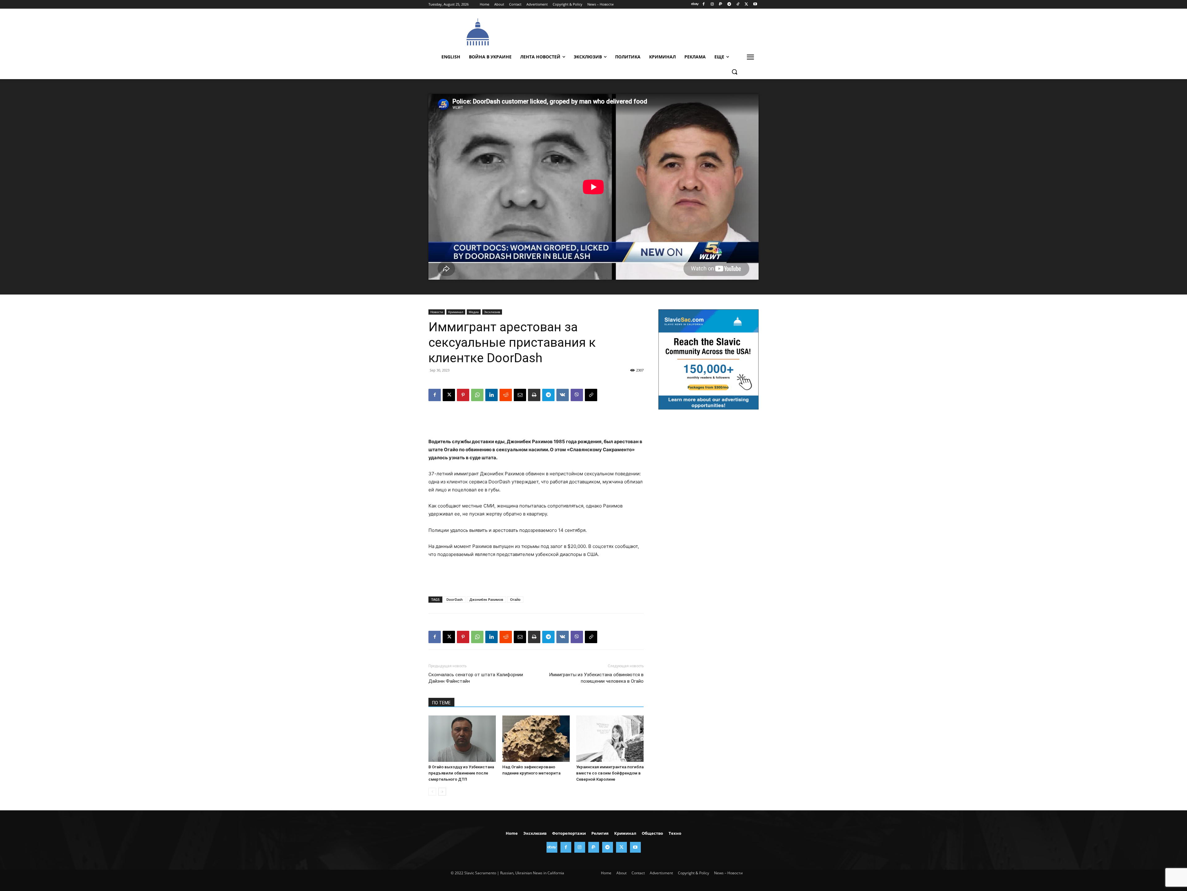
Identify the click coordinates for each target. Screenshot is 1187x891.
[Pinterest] (463, 395)
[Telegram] (729, 4)
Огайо (515, 599)
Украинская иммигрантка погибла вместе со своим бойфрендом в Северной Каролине (610, 773)
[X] (746, 4)
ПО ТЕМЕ (441, 702)
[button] (734, 71)
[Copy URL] (591, 395)
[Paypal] (720, 4)
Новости (436, 312)
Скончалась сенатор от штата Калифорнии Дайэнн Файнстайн (475, 678)
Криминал (455, 312)
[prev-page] (432, 792)
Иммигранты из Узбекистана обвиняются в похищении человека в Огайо (596, 678)
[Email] (520, 395)
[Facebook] (703, 4)
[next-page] (442, 792)
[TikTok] (738, 4)
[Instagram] (712, 4)
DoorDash (454, 599)
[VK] (562, 395)
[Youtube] (755, 4)
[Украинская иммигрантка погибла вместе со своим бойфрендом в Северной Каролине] (610, 738)
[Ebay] (695, 4)
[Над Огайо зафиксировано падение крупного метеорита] (536, 738)
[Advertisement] (639, 31)
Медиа (474, 312)
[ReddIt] (506, 395)
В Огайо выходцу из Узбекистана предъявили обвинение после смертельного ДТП (461, 773)
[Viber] (577, 395)
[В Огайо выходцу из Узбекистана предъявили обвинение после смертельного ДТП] (462, 738)
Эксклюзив (492, 312)
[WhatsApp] (477, 395)
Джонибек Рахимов (486, 599)
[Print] (534, 395)
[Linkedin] (491, 395)
